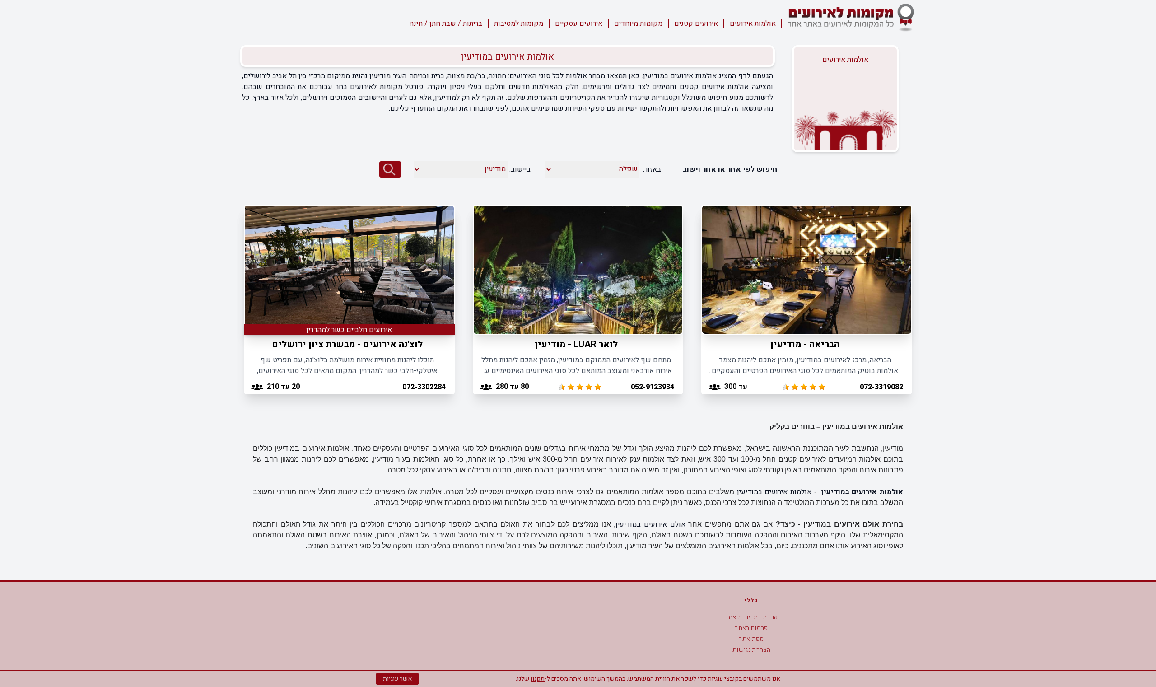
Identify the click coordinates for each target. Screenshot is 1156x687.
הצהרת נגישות (751, 649)
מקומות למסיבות (518, 23)
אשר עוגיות (397, 678)
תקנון (538, 678)
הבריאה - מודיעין (804, 344)
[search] (390, 169)
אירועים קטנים (696, 23)
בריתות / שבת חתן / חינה (446, 23)
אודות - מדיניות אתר (751, 617)
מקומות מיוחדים (638, 23)
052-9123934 (652, 387)
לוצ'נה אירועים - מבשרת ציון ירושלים (347, 344)
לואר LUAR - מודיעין (576, 344)
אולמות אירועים (753, 23)
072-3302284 (424, 387)
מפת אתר (751, 639)
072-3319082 (881, 387)
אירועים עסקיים (578, 23)
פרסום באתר (751, 628)
